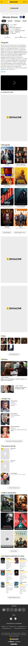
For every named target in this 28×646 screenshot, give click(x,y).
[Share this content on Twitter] (23, 17)
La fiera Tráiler (21, 546)
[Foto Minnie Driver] (4, 341)
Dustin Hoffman (14, 413)
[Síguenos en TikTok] (20, 609)
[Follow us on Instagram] (16, 609)
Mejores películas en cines (14, 597)
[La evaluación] (7, 176)
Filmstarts (11, 626)
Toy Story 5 (8, 570)
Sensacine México (18, 628)
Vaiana (7, 582)
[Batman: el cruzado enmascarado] (7, 196)
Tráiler (7, 568)
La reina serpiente (20, 206)
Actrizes (10, 13)
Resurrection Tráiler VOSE (20, 528)
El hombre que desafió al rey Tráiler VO (7, 546)
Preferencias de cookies (14, 636)
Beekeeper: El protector (21, 185)
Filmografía (5, 145)
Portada (2, 13)
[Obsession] (16, 572)
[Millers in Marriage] (20, 155)
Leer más (3, 71)
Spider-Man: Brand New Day (23, 559)
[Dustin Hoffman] (5, 419)
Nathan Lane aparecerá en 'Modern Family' (20, 388)
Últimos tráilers (14, 551)
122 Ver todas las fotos (14, 354)
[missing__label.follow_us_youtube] (4, 609)
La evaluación (7, 185)
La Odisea (8, 558)
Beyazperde (21, 626)
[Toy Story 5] (3, 572)
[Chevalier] (7, 217)
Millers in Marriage (20, 164)
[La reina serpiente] (20, 196)
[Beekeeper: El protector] (20, 176)
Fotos (3, 336)
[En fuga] (7, 155)
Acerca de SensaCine (6, 633)
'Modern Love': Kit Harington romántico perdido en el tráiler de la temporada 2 (14, 379)
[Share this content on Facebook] (21, 17)
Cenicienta (13, 402)
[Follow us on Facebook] (8, 609)
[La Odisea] (3, 560)
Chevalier (7, 226)
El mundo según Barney (15, 415)
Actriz (15, 24)
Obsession (22, 570)
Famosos (6, 13)
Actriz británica (16, 13)
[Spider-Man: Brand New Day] (16, 560)
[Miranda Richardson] (5, 432)
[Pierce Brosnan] (5, 406)
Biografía (4, 43)
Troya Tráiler (20, 510)
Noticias (4, 359)
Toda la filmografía (6, 232)
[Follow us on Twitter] (12, 609)
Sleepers (12, 416)
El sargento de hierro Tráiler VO (7, 528)
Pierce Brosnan (14, 401)
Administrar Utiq (16, 634)
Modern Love (13, 428)
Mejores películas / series (20, 232)
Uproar (20, 226)
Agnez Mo (13, 460)
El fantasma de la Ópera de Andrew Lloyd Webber (19, 430)
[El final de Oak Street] (16, 584)
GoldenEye (13, 405)
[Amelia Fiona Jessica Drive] (5, 29)
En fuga (7, 164)
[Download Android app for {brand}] (16, 618)
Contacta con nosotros (15, 633)
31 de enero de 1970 (20, 30)
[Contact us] (24, 609)
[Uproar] (20, 217)
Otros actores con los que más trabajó (14, 441)
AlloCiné (3, 626)
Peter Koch (13, 448)
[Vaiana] (3, 584)
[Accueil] (13, 2)
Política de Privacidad (8, 634)
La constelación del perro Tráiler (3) (7, 510)
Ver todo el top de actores (14, 487)
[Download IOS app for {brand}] (12, 618)
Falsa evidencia (14, 404)
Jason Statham (14, 473)
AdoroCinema (5, 628)
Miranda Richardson (15, 426)
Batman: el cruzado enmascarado (7, 206)
